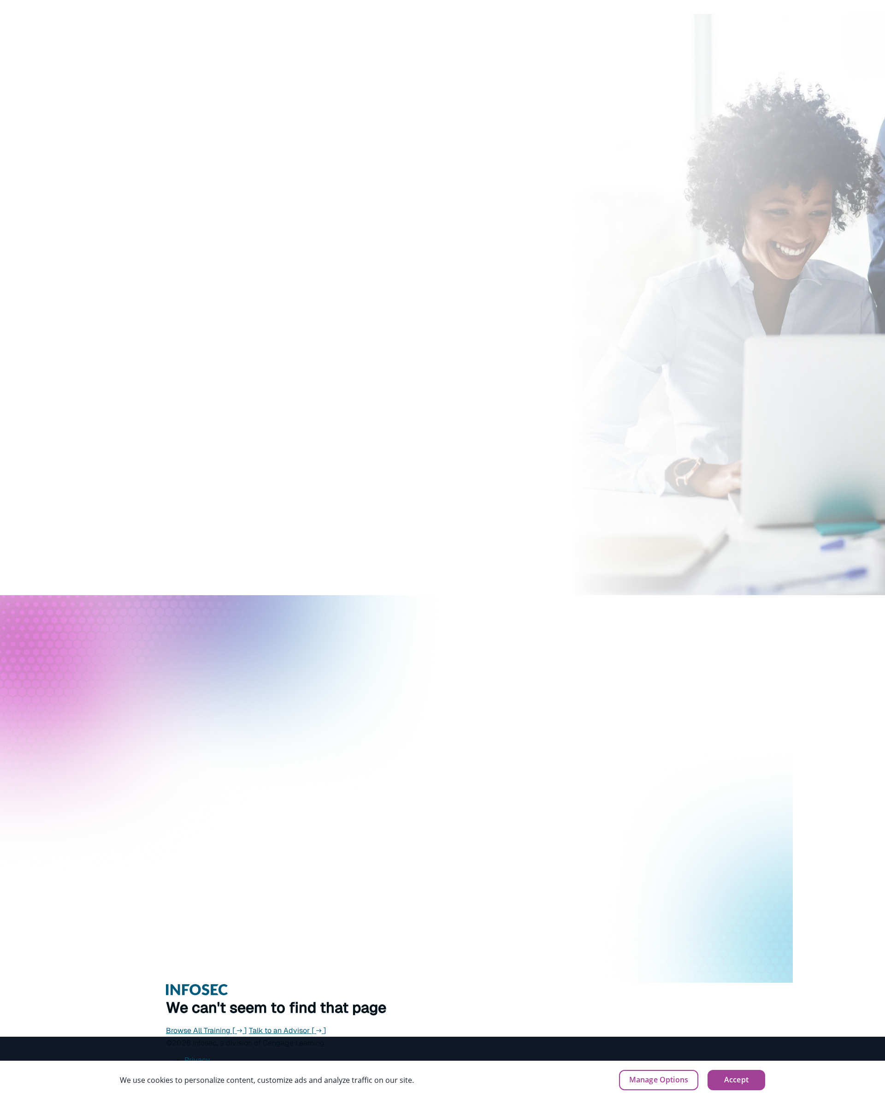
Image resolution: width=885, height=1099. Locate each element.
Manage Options (658, 1080)
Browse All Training (206, 1030)
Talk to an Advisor (287, 1030)
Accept (736, 1080)
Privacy (197, 1060)
